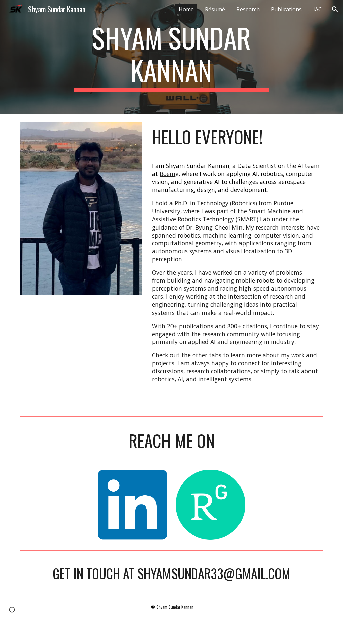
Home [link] (186, 9)
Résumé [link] (215, 9)
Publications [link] (286, 9)
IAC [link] (317, 9)
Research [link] (248, 9)
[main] (171, 57)
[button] (335, 9)
